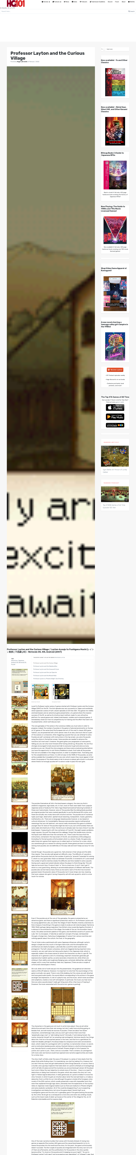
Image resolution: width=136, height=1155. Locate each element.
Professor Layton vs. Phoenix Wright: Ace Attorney (48, 678)
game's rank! (120, 402)
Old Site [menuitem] (132, 2)
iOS (17, 662)
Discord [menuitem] (110, 2)
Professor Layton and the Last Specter (45, 672)
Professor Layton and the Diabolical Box (45, 666)
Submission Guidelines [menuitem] (98, 2)
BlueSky (4, 8)
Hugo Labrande (22, 61)
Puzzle (13, 664)
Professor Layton (60, 657)
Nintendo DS (22, 662)
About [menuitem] (123, 2)
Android (13, 662)
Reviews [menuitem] (45, 2)
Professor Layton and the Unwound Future (46, 669)
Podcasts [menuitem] (84, 2)
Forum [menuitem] (117, 2)
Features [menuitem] (57, 2)
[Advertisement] (68, 28)
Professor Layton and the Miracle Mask (44, 675)
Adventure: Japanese (17, 660)
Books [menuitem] (75, 2)
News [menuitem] (67, 2)
